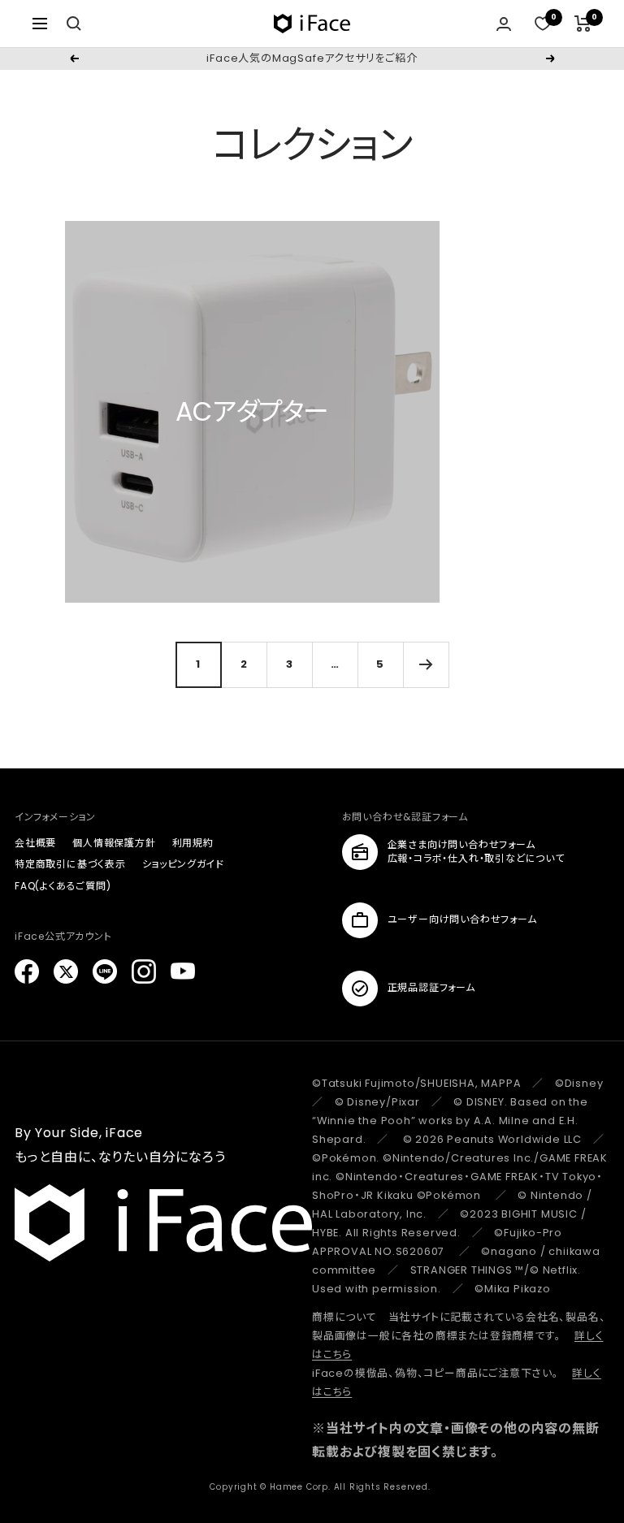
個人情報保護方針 (113, 843)
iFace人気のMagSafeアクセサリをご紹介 (311, 58)
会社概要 (35, 843)
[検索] (74, 23)
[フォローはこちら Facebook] (27, 971)
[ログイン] (503, 24)
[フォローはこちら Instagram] (144, 971)
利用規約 (193, 843)
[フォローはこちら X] (66, 971)
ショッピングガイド (183, 864)
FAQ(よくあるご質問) (63, 886)
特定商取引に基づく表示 (70, 864)
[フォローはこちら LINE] (105, 971)
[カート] (583, 23)
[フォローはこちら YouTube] (183, 971)
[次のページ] (425, 664)
